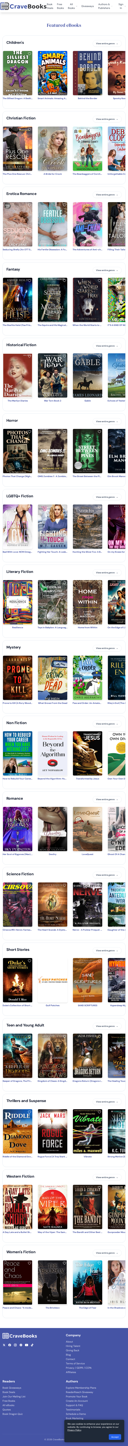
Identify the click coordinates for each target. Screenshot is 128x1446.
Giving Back (72, 1350)
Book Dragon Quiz (12, 1414)
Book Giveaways (11, 1387)
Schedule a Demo (76, 1414)
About (69, 1341)
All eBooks (8, 1405)
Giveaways (87, 6)
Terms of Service (75, 1363)
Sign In (120, 6)
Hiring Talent (73, 1346)
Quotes (6, 1409)
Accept (115, 1437)
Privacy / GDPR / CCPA (79, 1367)
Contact (70, 1359)
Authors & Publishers (104, 6)
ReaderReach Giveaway (79, 1392)
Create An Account (77, 1401)
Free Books (60, 6)
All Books (71, 6)
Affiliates (71, 1372)
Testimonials (73, 1409)
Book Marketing (74, 1418)
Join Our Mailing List (13, 1396)
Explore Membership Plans (81, 1387)
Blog (68, 1354)
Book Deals (50, 6)
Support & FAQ (74, 1405)
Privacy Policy (74, 1430)
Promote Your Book (76, 1396)
